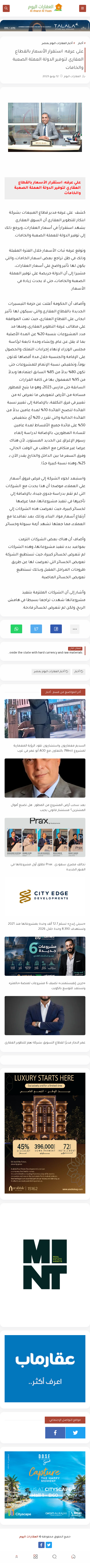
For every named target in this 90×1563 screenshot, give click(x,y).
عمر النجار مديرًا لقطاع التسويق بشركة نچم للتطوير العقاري (45, 1043)
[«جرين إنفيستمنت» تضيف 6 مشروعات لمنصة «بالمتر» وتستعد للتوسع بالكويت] (45, 956)
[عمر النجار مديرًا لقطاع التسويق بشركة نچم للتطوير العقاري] (45, 1015)
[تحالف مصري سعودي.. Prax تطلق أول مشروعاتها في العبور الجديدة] (45, 837)
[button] (56, 629)
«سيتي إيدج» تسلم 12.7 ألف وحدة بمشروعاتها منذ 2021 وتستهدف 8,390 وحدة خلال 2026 (46, 926)
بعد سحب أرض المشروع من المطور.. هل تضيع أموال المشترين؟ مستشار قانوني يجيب (48, 808)
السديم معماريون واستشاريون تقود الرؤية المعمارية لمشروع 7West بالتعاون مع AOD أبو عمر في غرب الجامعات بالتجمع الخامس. (49, 748)
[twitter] (76, 1432)
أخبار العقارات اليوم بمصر (57, 43)
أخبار (80, 43)
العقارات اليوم (28, 1537)
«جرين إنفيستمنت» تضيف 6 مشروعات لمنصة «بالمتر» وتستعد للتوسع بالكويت (47, 986)
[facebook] (55, 1432)
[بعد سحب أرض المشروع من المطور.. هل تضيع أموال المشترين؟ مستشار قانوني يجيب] (45, 778)
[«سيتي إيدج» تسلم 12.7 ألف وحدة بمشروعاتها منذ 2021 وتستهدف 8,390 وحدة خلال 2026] (45, 896)
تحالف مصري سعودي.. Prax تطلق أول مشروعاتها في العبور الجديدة (48, 867)
